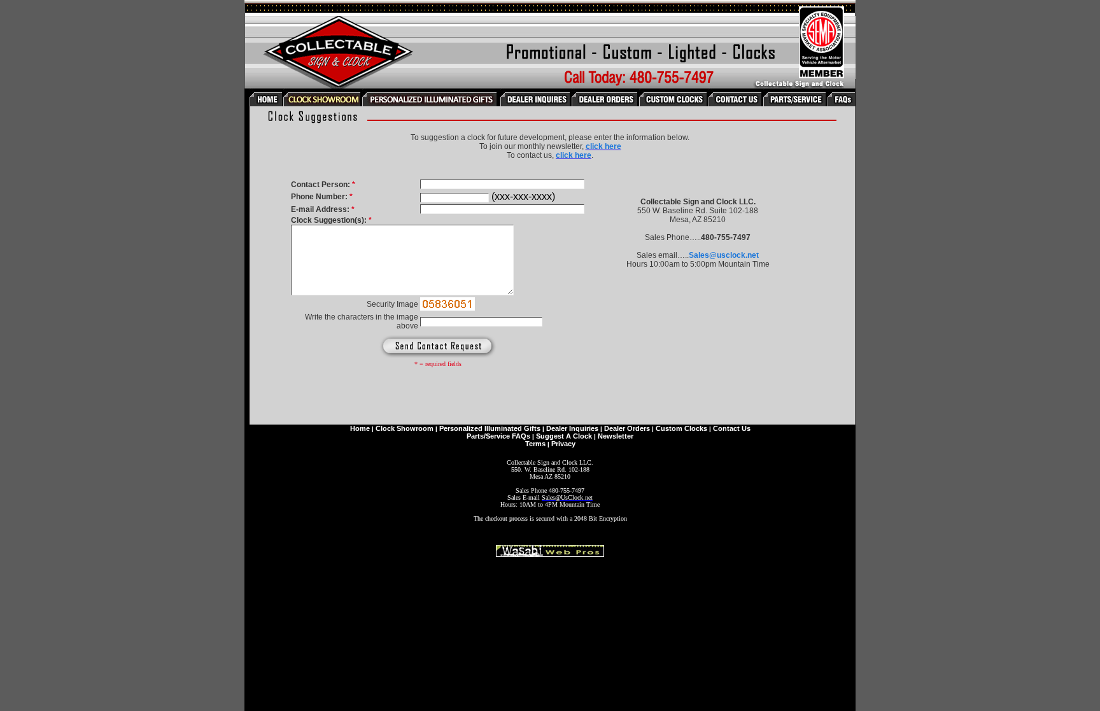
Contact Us (732, 428)
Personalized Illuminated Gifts (489, 428)
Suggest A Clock (564, 436)
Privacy (563, 443)
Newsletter (615, 436)
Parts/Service (488, 436)
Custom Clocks (681, 428)
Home (360, 428)
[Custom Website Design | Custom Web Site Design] (550, 553)
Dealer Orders (627, 428)
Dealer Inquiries (572, 428)
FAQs (521, 436)
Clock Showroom (405, 428)
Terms (535, 443)
